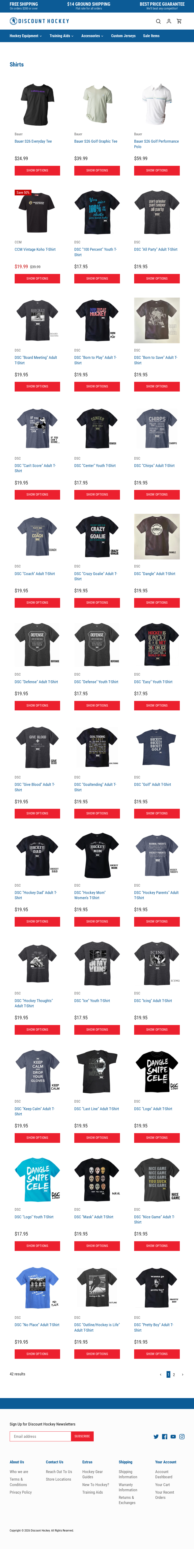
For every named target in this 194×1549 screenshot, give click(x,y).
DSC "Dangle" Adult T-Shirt (154, 570)
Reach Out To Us (59, 1471)
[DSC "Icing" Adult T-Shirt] (157, 963)
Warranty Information (128, 1487)
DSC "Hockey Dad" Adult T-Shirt (36, 891)
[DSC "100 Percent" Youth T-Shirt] (97, 212)
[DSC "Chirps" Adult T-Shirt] (157, 428)
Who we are (19, 1471)
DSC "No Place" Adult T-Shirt (37, 1321)
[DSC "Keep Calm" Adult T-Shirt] (37, 1072)
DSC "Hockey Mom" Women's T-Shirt (90, 891)
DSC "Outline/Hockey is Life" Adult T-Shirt (97, 1324)
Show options (37, 170)
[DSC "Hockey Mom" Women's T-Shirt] (97, 855)
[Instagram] (182, 1436)
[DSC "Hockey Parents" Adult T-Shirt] (157, 855)
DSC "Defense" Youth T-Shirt (96, 678)
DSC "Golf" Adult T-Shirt (152, 781)
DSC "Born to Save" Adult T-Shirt (155, 356)
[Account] (169, 21)
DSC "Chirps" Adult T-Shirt (154, 462)
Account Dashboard (163, 1474)
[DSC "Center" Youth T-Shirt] (97, 428)
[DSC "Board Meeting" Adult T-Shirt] (37, 320)
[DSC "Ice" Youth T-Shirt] (97, 963)
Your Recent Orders (164, 1495)
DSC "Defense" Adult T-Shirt (36, 678)
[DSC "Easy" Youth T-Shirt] (157, 645)
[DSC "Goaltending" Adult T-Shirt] (97, 747)
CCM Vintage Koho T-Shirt (35, 246)
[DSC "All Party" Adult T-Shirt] (157, 212)
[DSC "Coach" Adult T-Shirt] (37, 536)
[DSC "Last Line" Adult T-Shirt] (97, 1072)
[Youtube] (173, 1436)
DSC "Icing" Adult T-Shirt (153, 997)
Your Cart (162, 1484)
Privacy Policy (21, 1492)
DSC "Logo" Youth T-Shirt (34, 1213)
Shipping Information (128, 1474)
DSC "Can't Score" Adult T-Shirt (35, 464)
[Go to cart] (179, 21)
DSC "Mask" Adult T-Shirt (93, 1213)
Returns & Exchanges (127, 1500)
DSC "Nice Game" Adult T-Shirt (154, 1215)
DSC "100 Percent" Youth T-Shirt (95, 248)
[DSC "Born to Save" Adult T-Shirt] (157, 320)
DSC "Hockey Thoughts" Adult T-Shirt (34, 999)
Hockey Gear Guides (92, 1474)
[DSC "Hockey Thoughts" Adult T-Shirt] (37, 963)
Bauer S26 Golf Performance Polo (156, 140)
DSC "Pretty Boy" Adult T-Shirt (153, 1324)
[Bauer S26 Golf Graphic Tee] (97, 104)
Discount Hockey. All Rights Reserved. (52, 1530)
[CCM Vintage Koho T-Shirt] (37, 212)
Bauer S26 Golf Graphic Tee (95, 138)
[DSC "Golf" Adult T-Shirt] (157, 747)
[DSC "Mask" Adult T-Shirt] (97, 1180)
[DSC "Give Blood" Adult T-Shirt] (37, 747)
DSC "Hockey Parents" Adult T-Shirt (156, 891)
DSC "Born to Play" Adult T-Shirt (95, 356)
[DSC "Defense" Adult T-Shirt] (37, 645)
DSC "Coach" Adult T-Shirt (35, 570)
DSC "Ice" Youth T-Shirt (92, 997)
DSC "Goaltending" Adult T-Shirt (95, 783)
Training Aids (92, 1492)
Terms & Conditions (18, 1482)
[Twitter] (156, 1436)
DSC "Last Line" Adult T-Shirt (96, 1105)
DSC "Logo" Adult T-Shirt (153, 1105)
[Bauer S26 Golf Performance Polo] (157, 104)
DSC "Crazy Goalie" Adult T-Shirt (95, 572)
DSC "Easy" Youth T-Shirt (153, 678)
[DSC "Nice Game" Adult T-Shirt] (157, 1180)
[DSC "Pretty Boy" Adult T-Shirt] (157, 1288)
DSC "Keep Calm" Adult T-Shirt (34, 1107)
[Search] (158, 21)
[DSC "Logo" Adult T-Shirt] (157, 1072)
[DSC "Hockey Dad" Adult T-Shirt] (37, 855)
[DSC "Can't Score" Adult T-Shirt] (37, 428)
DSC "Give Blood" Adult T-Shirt (35, 783)
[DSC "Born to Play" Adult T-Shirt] (97, 320)
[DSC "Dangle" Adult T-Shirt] (157, 536)
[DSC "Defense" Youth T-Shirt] (97, 645)
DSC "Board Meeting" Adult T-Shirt (36, 356)
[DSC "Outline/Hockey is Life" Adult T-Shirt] (97, 1288)
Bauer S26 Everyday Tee (33, 138)
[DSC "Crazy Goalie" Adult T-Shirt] (97, 536)
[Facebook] (164, 1436)
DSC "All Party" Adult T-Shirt (155, 246)
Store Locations (58, 1479)
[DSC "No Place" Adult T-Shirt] (37, 1288)
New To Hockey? (95, 1484)
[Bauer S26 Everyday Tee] (37, 104)
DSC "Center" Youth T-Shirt (95, 462)
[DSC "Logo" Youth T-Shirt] (37, 1180)
